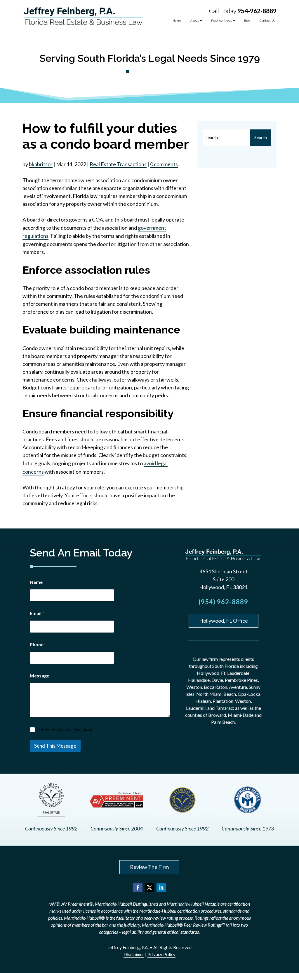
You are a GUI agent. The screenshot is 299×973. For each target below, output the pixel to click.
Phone (37, 644)
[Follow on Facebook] (137, 887)
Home (177, 20)
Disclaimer (134, 954)
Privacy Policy (161, 954)
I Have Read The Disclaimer (66, 729)
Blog (247, 20)
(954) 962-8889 (223, 602)
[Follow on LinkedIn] (161, 887)
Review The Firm (149, 867)
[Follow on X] (149, 887)
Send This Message (55, 746)
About (194, 20)
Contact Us (267, 20)
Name (36, 582)
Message (39, 675)
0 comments (164, 164)
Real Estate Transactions (118, 164)
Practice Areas (221, 20)
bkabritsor (41, 164)
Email (37, 613)
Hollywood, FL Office (223, 620)
